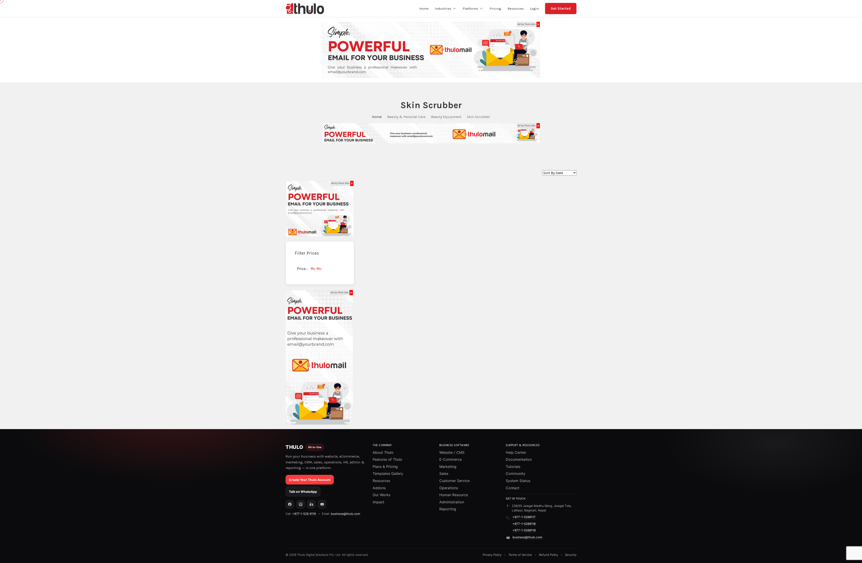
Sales (443, 473)
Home (377, 117)
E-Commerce (450, 459)
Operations (448, 488)
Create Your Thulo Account (309, 480)
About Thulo (383, 452)
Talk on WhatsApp (303, 491)
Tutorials (513, 466)
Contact (512, 488)
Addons (379, 488)
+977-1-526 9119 (304, 513)
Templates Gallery (388, 473)
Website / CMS (451, 452)
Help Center (516, 452)
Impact (378, 502)
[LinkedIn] (311, 504)
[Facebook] (290, 504)
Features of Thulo (387, 459)
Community (515, 473)
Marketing (447, 466)
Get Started (561, 8)
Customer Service (454, 480)
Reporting (447, 509)
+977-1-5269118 (524, 524)
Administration (451, 502)
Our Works (381, 495)
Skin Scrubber (478, 117)
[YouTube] (322, 504)
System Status (518, 480)
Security (570, 554)
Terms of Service (520, 554)
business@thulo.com (345, 513)
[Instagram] (300, 504)
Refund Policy (548, 554)
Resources (381, 480)
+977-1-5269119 (524, 530)
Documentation (519, 459)
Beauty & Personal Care (406, 117)
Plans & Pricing (385, 466)
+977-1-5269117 (524, 517)
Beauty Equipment (446, 117)
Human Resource (453, 495)
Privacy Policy (492, 554)
